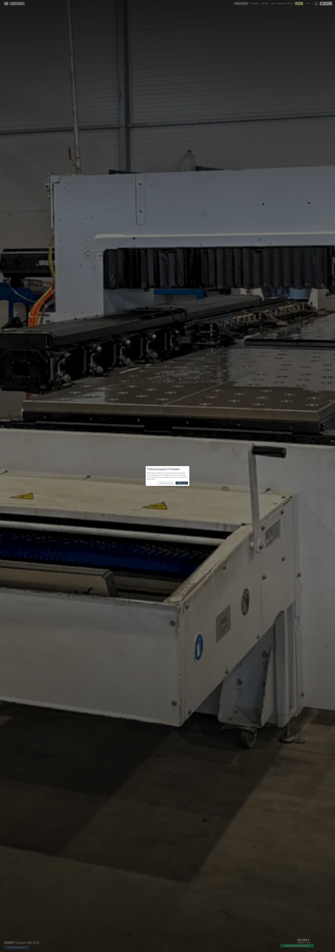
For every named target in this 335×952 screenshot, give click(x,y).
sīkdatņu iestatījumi (166, 483)
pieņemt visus (181, 483)
